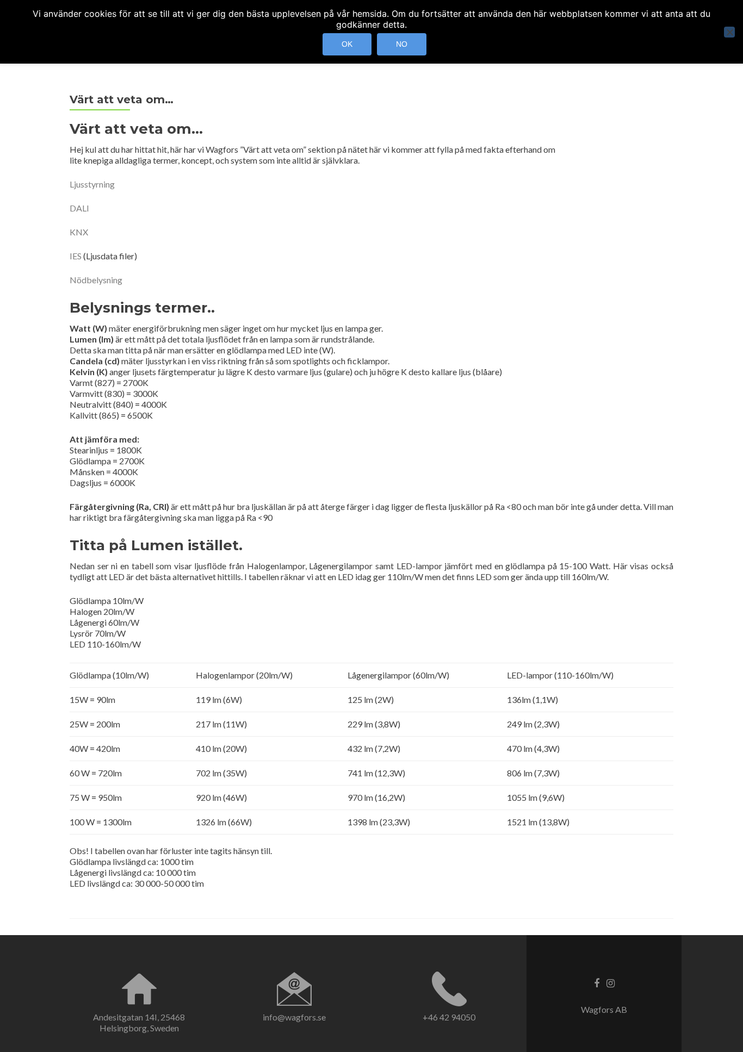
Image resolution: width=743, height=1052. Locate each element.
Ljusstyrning (92, 184)
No (401, 44)
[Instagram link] (610, 982)
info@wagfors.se (294, 1017)
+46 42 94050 (449, 1017)
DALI (79, 208)
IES (76, 256)
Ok (347, 44)
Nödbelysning (96, 280)
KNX (79, 232)
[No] (729, 32)
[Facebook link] (596, 982)
